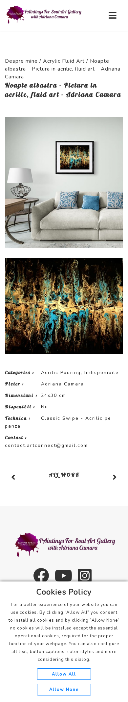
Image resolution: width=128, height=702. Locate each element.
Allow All (64, 674)
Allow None (64, 690)
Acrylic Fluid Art (64, 61)
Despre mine (21, 61)
